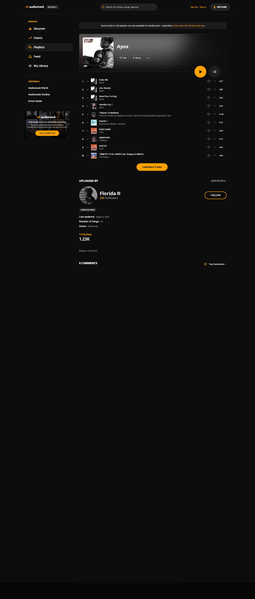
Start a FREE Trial (47, 133)
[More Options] (215, 81)
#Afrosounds (88, 209)
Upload (222, 7)
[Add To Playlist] (88, 81)
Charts (38, 38)
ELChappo (104, 156)
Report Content (88, 250)
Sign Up (194, 7)
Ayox (101, 82)
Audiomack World (38, 87)
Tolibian (103, 140)
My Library (41, 66)
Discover (39, 29)
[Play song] (200, 72)
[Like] (208, 81)
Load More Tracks (152, 167)
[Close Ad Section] (66, 114)
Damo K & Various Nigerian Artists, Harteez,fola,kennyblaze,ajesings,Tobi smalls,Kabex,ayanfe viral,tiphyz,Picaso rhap (134, 117)
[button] (152, 81)
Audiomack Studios (39, 94)
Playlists (39, 47)
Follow (215, 195)
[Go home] (34, 7)
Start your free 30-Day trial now (189, 25)
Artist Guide (35, 101)
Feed (37, 56)
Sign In (203, 7)
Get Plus (52, 7)
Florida (108, 193)
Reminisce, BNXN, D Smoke (112, 123)
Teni (101, 132)
